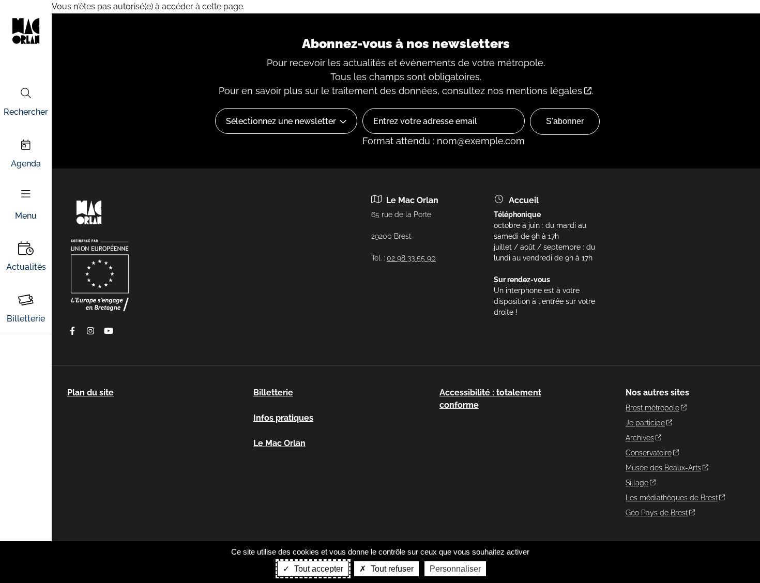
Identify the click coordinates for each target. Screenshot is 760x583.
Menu (26, 216)
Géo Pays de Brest (657, 513)
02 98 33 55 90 (411, 258)
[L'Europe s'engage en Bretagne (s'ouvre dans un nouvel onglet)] (100, 308)
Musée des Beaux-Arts (663, 468)
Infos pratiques (283, 418)
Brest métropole (652, 408)
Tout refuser (391, 568)
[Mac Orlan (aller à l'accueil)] (89, 228)
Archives (640, 438)
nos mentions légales (535, 90)
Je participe (645, 423)
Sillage (637, 483)
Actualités (26, 267)
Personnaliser (455, 568)
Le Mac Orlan (279, 443)
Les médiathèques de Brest (672, 498)
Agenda (26, 163)
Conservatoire (649, 453)
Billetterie (26, 319)
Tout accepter (317, 568)
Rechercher (26, 112)
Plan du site (90, 392)
